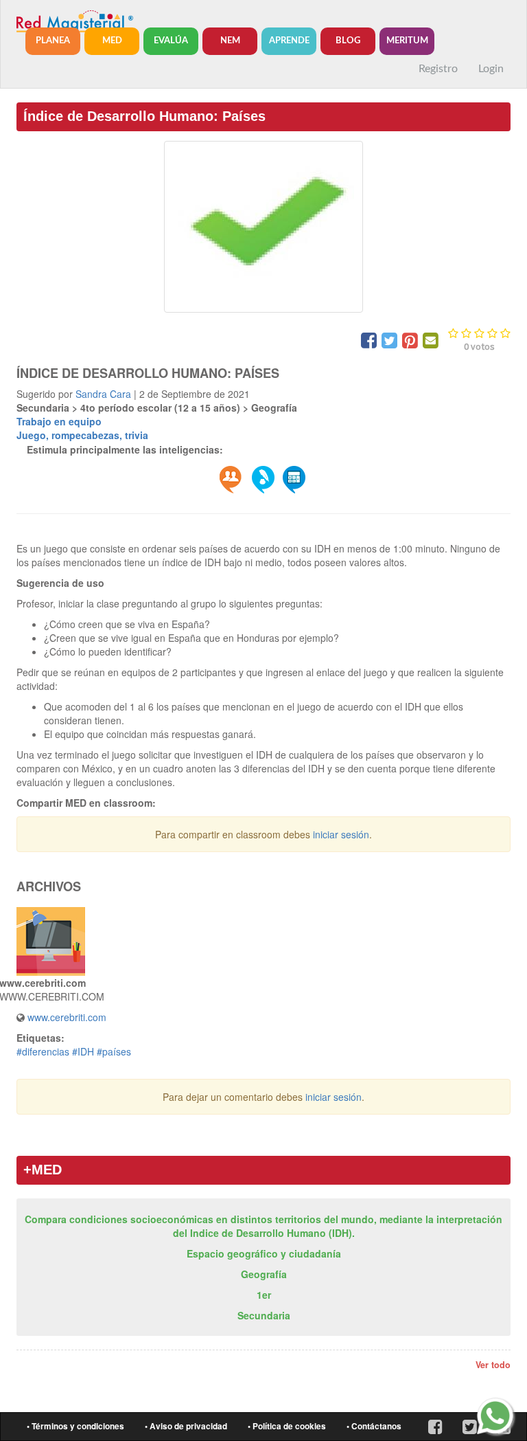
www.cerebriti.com (66, 1017)
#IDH (83, 1051)
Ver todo (493, 1365)
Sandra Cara (103, 394)
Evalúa (171, 40)
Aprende (289, 40)
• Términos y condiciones (75, 1426)
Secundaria (263, 1315)
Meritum (407, 40)
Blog (348, 40)
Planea (53, 40)
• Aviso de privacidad (186, 1426)
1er (264, 1295)
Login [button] (491, 68)
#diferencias (42, 1051)
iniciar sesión (341, 834)
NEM (230, 40)
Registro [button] (438, 68)
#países (114, 1051)
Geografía (264, 1274)
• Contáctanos (374, 1426)
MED (112, 40)
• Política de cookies (287, 1426)
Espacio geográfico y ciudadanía (264, 1253)
